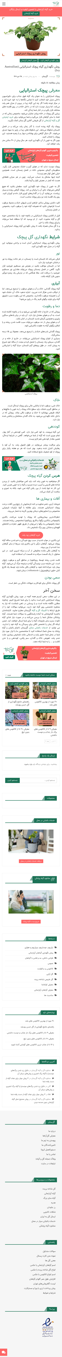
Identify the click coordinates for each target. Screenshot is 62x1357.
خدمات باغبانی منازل (38, 627)
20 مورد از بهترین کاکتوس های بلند (39, 1021)
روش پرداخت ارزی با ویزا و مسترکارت (40, 1288)
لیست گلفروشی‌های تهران (44, 1283)
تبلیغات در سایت (48, 1163)
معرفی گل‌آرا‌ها (49, 1136)
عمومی (50, 963)
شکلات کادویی (49, 1212)
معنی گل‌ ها (50, 1260)
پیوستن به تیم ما (48, 1140)
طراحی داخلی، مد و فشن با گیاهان (39, 958)
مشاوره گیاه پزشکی (47, 1226)
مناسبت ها (48, 995)
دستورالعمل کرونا (48, 1149)
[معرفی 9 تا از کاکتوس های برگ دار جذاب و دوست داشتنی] (45, 717)
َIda (49, 1094)
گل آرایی (49, 974)
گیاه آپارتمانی (50, 1193)
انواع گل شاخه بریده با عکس (43, 1270)
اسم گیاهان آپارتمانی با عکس (43, 1265)
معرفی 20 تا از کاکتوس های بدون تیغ (39, 1038)
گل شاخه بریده (49, 1189)
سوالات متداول (49, 1251)
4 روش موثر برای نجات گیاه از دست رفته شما (28, 1094)
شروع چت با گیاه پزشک (31, 921)
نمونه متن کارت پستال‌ (46, 1256)
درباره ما (52, 1131)
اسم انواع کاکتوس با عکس (44, 1274)
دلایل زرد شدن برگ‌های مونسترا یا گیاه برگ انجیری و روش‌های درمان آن (32, 1072)
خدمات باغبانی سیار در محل (43, 1221)
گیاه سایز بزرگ (49, 1198)
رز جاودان (51, 1207)
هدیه (53, 1203)
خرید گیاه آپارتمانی (31, 13)
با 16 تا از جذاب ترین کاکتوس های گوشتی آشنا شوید (32, 1044)
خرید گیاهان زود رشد (31, 535)
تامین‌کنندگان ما (49, 1145)
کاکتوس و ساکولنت (45, 968)
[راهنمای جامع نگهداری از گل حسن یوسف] (17, 690)
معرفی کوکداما (47, 984)
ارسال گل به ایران (48, 1216)
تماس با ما (51, 1154)
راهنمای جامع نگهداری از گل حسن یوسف (37, 1027)
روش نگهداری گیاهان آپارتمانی (48, 60)
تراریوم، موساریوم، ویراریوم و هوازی (39, 947)
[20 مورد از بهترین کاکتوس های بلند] (45, 690)
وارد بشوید (28, 764)
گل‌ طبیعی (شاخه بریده (43, 979)
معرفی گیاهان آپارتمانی (29, 60)
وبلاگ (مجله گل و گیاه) (46, 1159)
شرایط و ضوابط (49, 1293)
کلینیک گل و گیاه (39, 610)
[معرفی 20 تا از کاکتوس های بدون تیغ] (17, 717)
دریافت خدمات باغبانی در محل (31, 861)
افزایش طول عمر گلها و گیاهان (42, 1279)
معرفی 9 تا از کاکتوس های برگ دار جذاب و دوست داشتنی (30, 1033)
